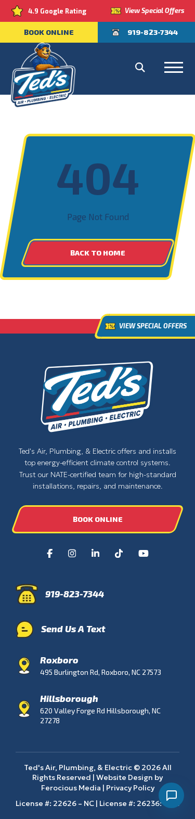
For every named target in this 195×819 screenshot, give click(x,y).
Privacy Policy (130, 787)
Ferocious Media (71, 787)
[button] (140, 67)
